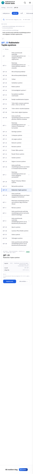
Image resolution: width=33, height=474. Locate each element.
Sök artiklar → (23, 281)
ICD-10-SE (9, 7)
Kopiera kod (9, 281)
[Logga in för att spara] (2, 38)
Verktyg (3, 7)
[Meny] (30, 2)
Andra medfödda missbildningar (10, 30)
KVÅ (22, 13)
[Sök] (25, 2)
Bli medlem (23, 469)
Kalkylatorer (6, 13)
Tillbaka (6, 49)
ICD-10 (15, 13)
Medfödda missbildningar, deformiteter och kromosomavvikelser (13, 27)
